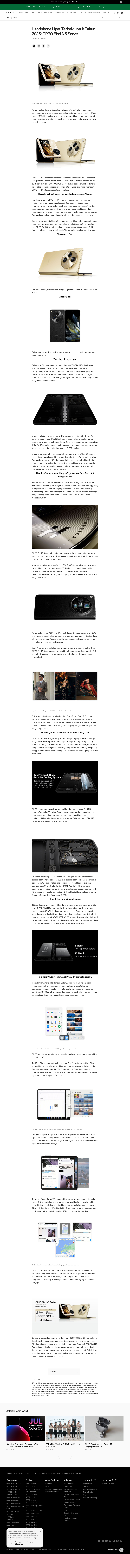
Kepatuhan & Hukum (44, 1549)
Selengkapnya (19, 1544)
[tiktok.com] (117, 1541)
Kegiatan (86, 1495)
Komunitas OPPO (108, 1483)
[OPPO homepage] (10, 12)
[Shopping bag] (122, 12)
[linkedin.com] (103, 1541)
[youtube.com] (110, 1541)
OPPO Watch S (31, 1522)
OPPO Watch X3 (31, 1525)
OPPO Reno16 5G (12, 1501)
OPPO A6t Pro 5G (13, 1523)
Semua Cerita (119, 18)
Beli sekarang (99, 7)
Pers (110, 18)
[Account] (117, 12)
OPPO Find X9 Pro (13, 1489)
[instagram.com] (114, 1541)
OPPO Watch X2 (31, 1528)
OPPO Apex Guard (90, 1489)
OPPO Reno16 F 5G (13, 1503)
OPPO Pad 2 (30, 1497)
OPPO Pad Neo (31, 1494)
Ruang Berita (19, 1473)
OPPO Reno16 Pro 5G (14, 1498)
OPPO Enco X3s (31, 1516)
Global (74, 2)
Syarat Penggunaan (21, 1549)
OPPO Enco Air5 (31, 1500)
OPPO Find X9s (12, 1486)
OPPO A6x (10, 1520)
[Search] (113, 12)
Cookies (32, 1549)
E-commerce (49, 1483)
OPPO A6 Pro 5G (12, 1511)
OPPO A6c (10, 1517)
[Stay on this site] (121, 2)
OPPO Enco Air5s (32, 1503)
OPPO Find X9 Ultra (13, 1483)
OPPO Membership (90, 1498)
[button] (127, 7)
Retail (47, 1486)
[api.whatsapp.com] (121, 1541)
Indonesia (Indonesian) (115, 1549)
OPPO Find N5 (11, 1495)
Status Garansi (69, 1502)
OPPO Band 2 (31, 1519)
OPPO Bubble (31, 1483)
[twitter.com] (106, 1541)
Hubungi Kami (69, 1483)
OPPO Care (68, 1486)
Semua (104, 18)
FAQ (65, 1510)
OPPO (9, 1473)
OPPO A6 (9, 1514)
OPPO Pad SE (31, 1486)
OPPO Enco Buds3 (32, 1514)
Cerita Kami (87, 1483)
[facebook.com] (99, 1541)
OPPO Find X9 (11, 1492)
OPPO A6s (10, 1526)
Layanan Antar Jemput (72, 1499)
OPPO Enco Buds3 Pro (34, 1511)
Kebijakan (9, 1549)
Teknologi (86, 1486)
